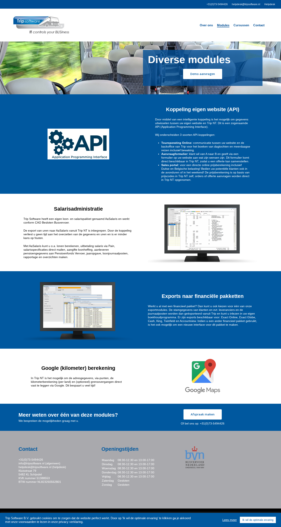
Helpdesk (269, 4)
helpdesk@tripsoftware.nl (246, 4)
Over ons (206, 25)
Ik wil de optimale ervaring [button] (257, 519)
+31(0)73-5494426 (217, 4)
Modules (223, 25)
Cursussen (241, 25)
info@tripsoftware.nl (31, 463)
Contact (259, 25)
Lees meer (229, 520)
